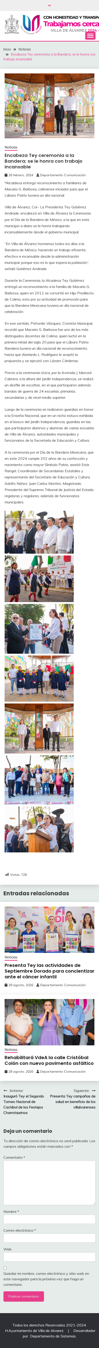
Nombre (11, 1211)
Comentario (14, 1157)
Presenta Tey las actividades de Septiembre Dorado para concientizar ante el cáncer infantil (49, 971)
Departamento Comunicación (63, 175)
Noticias (11, 147)
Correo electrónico (19, 1230)
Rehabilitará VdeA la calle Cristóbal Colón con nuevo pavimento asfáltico (49, 1060)
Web (7, 1249)
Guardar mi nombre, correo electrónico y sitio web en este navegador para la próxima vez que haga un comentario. (46, 1279)
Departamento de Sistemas (53, 1336)
